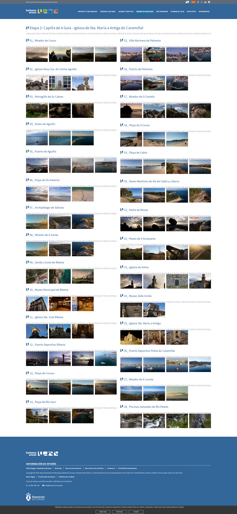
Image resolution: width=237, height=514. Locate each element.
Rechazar (119, 512)
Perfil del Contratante (127, 468)
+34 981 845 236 (33, 485)
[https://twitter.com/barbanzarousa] (202, 2)
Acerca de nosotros (73, 468)
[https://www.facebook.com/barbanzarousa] (198, 2)
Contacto (111, 468)
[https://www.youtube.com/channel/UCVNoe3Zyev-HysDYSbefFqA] (205, 2)
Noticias (58, 468)
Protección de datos (46, 477)
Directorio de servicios (94, 468)
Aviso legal (30, 477)
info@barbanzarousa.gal (53, 485)
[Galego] (187, 2)
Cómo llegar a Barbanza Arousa (38, 468)
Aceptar (136, 512)
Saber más (103, 512)
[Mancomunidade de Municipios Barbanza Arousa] (42, 461)
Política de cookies (67, 477)
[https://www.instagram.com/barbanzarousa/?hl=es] (209, 2)
